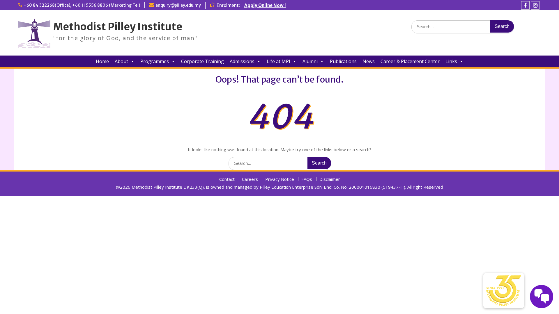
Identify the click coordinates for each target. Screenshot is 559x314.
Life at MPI (278, 61)
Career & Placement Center (410, 61)
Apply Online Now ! (265, 5)
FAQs (306, 179)
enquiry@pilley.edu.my (178, 5)
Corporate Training (202, 61)
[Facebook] (525, 5)
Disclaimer (329, 179)
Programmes (154, 61)
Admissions (242, 61)
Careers (250, 179)
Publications (343, 61)
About (121, 61)
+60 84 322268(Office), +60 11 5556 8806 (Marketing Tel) (82, 5)
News (368, 61)
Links (451, 61)
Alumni (310, 61)
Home (102, 61)
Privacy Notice (279, 179)
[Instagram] (535, 5)
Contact (227, 179)
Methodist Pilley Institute (117, 26)
